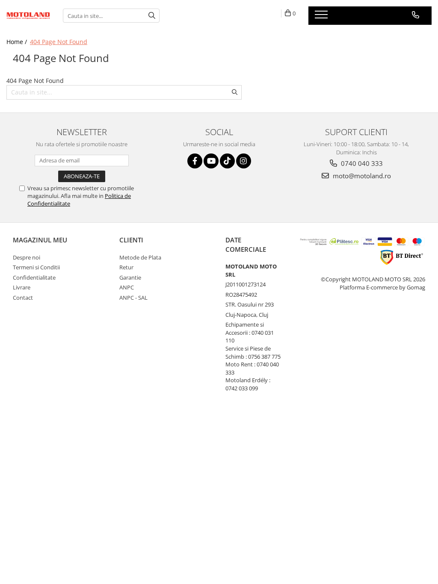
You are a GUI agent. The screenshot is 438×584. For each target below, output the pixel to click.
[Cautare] (152, 16)
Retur (126, 267)
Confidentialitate (34, 277)
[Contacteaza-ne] (415, 15)
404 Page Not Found (58, 42)
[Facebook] (194, 160)
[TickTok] (227, 160)
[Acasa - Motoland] (28, 15)
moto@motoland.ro (361, 175)
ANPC (126, 287)
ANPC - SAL (133, 297)
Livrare (21, 287)
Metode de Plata (140, 257)
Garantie (130, 277)
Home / (17, 42)
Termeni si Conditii (36, 267)
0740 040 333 (361, 163)
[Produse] (322, 17)
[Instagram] (243, 160)
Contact (23, 297)
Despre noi (26, 257)
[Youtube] (211, 160)
